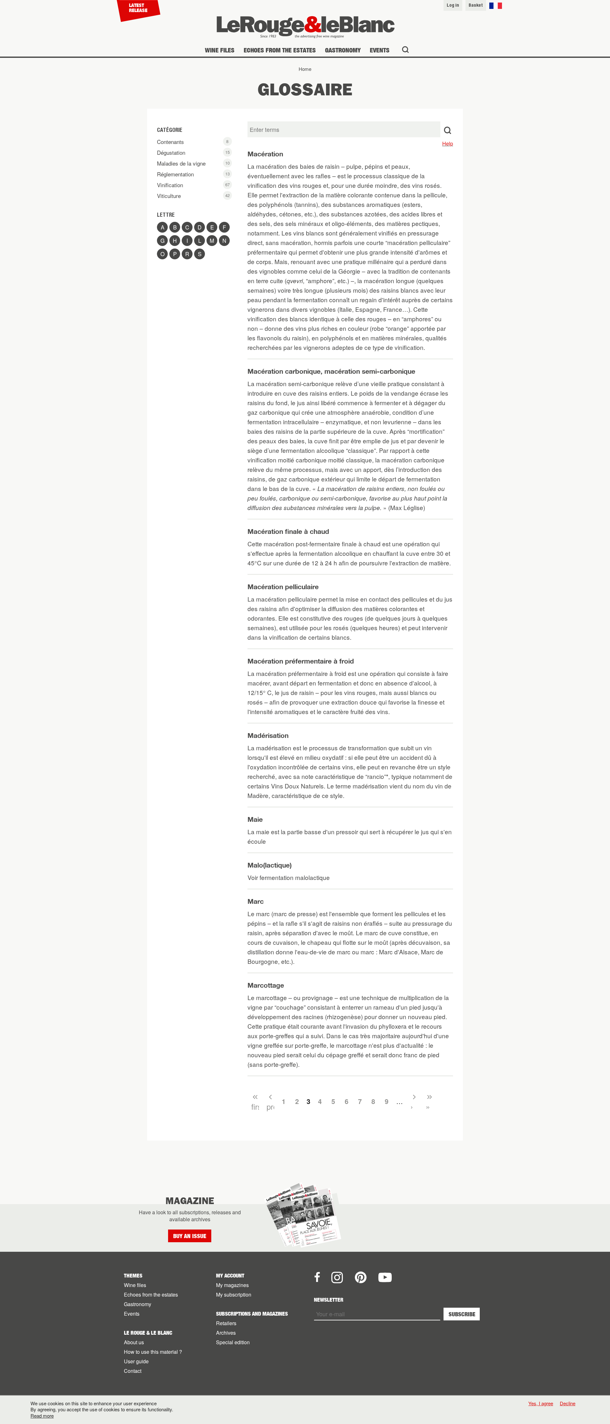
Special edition (233, 1342)
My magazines (232, 1285)
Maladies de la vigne (194, 163)
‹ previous (270, 1101)
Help (447, 143)
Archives (226, 1332)
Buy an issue (189, 1236)
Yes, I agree (540, 1403)
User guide (136, 1361)
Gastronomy (343, 50)
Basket (476, 5)
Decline (567, 1403)
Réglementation (194, 174)
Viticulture (194, 196)
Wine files (219, 50)
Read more (42, 1416)
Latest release (138, 7)
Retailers (226, 1323)
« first (255, 1101)
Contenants (192, 142)
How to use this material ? (153, 1351)
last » (429, 1101)
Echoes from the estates (280, 50)
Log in (453, 5)
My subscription (233, 1294)
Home (305, 68)
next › (414, 1101)
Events (380, 50)
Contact (132, 1370)
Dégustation (193, 152)
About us (134, 1342)
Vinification (193, 185)
